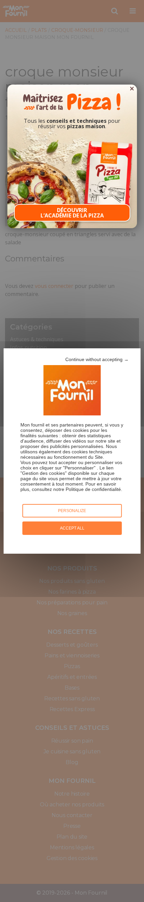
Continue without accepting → (97, 359)
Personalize (72, 510)
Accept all (72, 528)
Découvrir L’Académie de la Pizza (72, 212)
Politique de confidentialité (93, 489)
